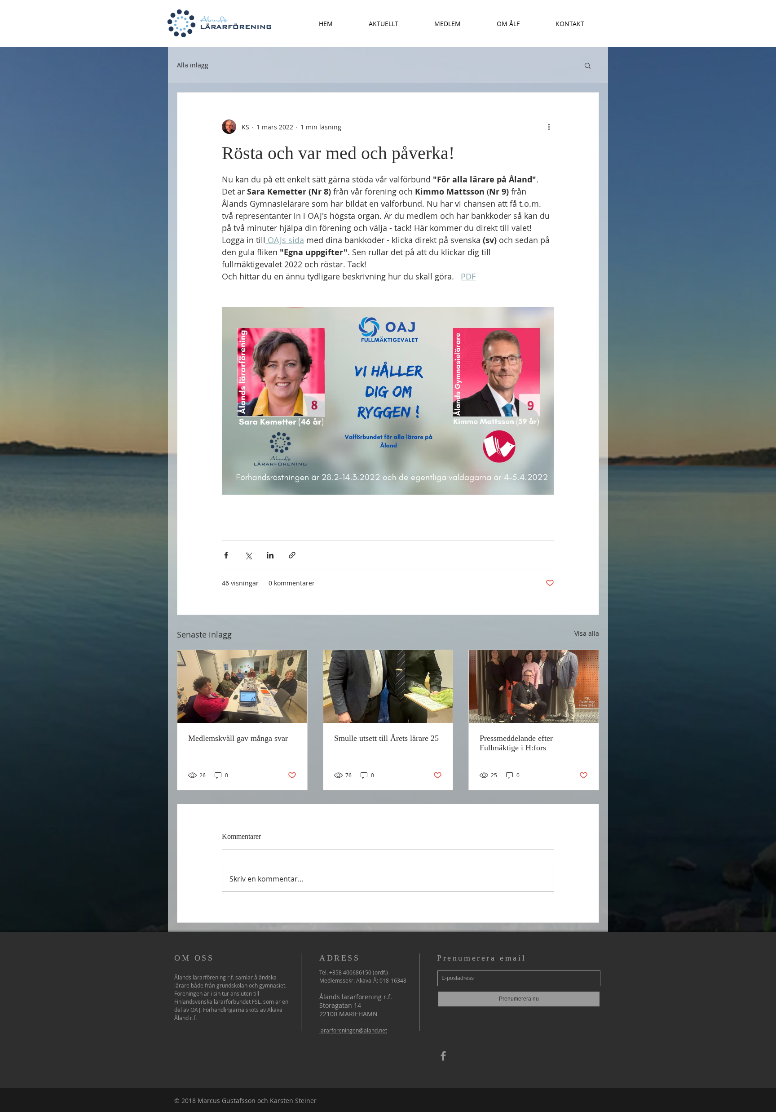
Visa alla (586, 633)
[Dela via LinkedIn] (270, 555)
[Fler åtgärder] (548, 126)
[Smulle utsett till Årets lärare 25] (388, 686)
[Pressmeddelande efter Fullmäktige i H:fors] (534, 686)
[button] (383, 23)
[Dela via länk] (292, 555)
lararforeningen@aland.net (353, 1030)
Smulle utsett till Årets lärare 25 (386, 738)
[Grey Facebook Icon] (443, 1056)
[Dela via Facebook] (226, 555)
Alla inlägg (192, 65)
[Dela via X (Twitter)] (248, 555)
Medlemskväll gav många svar (238, 738)
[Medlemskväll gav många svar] (242, 686)
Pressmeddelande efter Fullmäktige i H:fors (516, 743)
